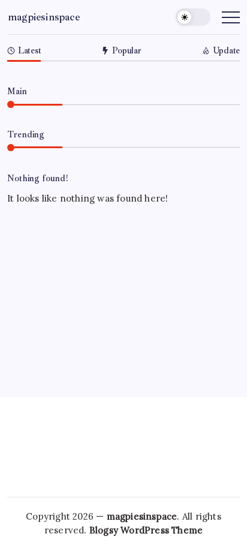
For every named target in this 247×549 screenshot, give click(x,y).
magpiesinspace (44, 16)
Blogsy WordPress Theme (146, 530)
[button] (193, 17)
